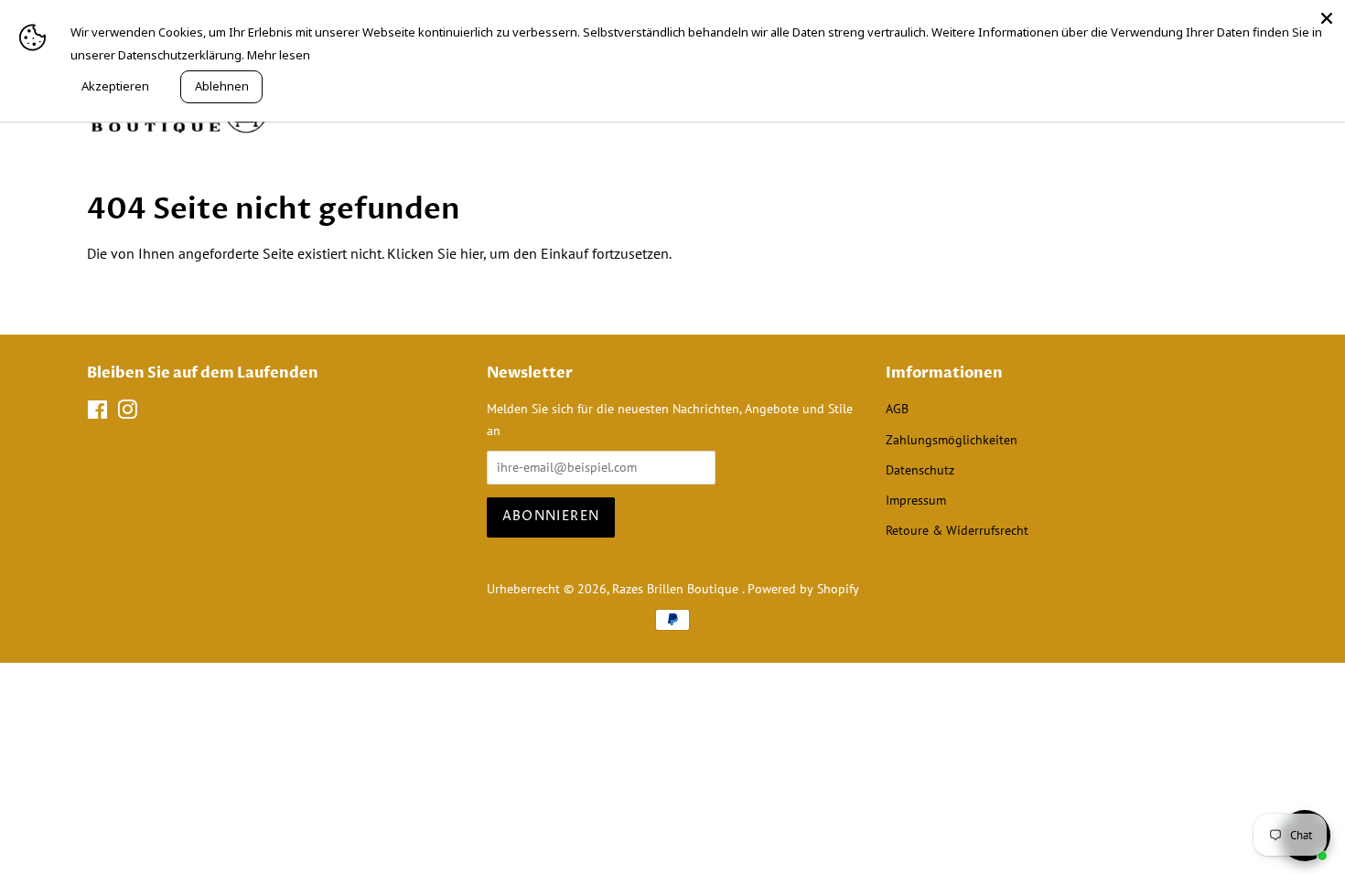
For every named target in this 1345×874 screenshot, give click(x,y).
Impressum (916, 500)
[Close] (1327, 18)
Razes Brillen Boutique (677, 589)
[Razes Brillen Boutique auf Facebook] (97, 413)
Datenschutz (920, 470)
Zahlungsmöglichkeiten (951, 440)
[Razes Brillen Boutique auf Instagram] (127, 413)
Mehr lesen (278, 55)
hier (471, 253)
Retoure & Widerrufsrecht (957, 530)
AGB (897, 408)
